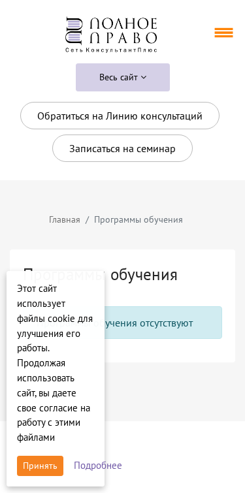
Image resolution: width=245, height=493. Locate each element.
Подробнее (98, 465)
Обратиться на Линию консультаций (120, 115)
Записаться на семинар (122, 148)
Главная (64, 219)
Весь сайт (119, 77)
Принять (40, 465)
